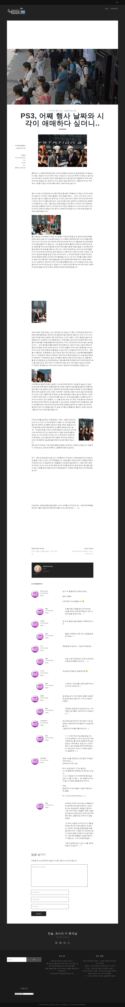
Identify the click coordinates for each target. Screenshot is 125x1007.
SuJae (42, 670)
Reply (42, 595)
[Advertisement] (62, 34)
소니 (24, 165)
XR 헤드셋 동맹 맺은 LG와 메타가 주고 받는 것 (62, 963)
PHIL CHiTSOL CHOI (42, 571)
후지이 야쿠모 (44, 591)
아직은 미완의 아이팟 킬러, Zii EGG (102, 966)
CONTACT (114, 8)
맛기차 (88, 968)
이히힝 (42, 621)
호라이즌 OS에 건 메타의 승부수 (62, 961)
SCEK (23, 162)
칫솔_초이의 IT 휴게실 (62, 933)
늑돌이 (42, 695)
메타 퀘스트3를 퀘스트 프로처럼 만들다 (62, 966)
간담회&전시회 (70, 111)
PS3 (24, 160)
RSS (106, 8)
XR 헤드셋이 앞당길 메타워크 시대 (62, 973)
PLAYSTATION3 (20, 157)
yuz (41, 646)
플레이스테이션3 (20, 167)
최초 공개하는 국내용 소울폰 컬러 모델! (102, 976)
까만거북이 (43, 758)
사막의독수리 (43, 720)
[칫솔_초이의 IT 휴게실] (17, 13)
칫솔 (46, 608)
